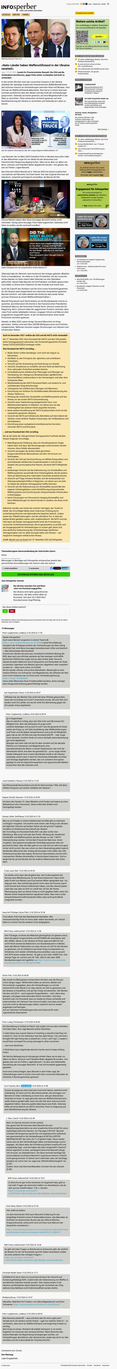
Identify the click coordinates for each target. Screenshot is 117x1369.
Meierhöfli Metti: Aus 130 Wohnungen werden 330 (91, 280)
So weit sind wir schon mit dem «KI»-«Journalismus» (89, 65)
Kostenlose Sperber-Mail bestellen (36, 574)
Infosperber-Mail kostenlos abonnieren (73, 1365)
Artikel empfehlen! (10, 568)
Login (90, 4)
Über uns (16, 14)
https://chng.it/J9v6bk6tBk (15, 678)
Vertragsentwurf (16, 342)
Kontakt (89, 1365)
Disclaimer (97, 1365)
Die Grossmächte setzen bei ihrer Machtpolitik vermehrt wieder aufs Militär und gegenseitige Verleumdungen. (96, 104)
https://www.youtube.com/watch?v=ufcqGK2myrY (36, 1304)
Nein (12, 611)
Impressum (105, 1365)
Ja (5, 611)
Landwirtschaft (90, 84)
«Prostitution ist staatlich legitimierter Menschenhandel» (91, 260)
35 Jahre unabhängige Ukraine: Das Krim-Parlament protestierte (93, 60)
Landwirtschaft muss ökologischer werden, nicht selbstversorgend (90, 154)
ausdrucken (35, 568)
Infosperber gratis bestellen (85, 13)
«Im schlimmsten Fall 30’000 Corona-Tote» (93, 69)
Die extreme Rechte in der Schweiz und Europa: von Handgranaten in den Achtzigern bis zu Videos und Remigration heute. (87, 121)
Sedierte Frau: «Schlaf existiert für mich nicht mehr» (91, 267)
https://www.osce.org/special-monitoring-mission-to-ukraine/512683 (35, 961)
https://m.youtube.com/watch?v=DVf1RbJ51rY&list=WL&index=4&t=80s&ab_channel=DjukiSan (37, 1192)
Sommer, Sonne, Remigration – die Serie (86, 114)
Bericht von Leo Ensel (18, 539)
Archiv (104, 4)
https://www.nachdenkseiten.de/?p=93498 (22, 642)
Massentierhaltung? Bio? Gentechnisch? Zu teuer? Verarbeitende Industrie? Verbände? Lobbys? (94, 90)
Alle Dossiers (102, 129)
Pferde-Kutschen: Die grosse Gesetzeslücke (88, 73)
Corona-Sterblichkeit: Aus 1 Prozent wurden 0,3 (91, 145)
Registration (97, 4)
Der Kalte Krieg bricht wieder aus (97, 98)
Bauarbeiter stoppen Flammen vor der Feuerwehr (91, 287)
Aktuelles (6, 14)
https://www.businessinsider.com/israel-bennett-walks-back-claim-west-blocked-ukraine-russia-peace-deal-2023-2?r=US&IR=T (37, 1231)
